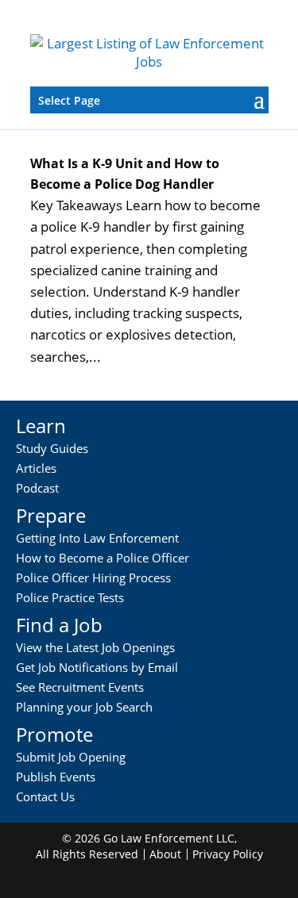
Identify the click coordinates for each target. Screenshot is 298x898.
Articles (36, 468)
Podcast (37, 488)
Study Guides (52, 448)
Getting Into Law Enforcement (97, 538)
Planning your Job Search (84, 707)
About (165, 854)
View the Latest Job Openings (95, 647)
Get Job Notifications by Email (97, 667)
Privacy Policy (227, 854)
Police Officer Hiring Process (93, 577)
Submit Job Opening (71, 757)
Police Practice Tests (70, 597)
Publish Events (55, 777)
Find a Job (59, 625)
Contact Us (45, 796)
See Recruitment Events (80, 687)
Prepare (51, 515)
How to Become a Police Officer (102, 558)
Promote (54, 734)
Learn (41, 426)
